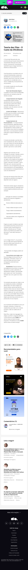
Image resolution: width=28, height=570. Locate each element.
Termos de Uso (14, 550)
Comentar (19, 345)
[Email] (18, 27)
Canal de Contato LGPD (14, 555)
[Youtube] (14, 523)
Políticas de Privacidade (14, 553)
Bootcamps (14, 533)
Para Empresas (14, 540)
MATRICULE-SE (19, 2)
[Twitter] (11, 27)
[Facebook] (8, 27)
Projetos (14, 535)
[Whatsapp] (15, 27)
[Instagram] (21, 523)
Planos (14, 530)
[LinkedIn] (5, 27)
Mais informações (13, 512)
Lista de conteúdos (7, 13)
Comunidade (14, 537)
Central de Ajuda (14, 548)
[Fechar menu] (21, 7)
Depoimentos (14, 542)
